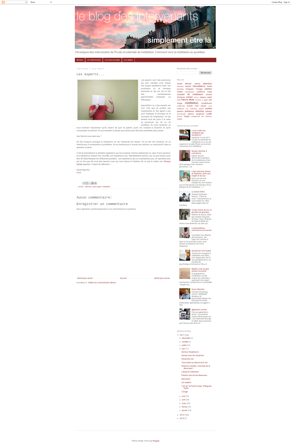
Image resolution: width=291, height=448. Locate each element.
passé (201, 109)
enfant (189, 97)
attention (88, 187)
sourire (179, 116)
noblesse (180, 109)
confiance (201, 92)
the (202, 116)
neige (210, 106)
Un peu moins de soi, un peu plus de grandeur (202, 211)
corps (209, 92)
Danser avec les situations (192, 355)
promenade (181, 114)
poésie (208, 108)
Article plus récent (85, 278)
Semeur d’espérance (190, 352)
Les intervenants (94, 60)
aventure (180, 86)
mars (184, 403)
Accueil (123, 278)
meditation (106, 187)
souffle (209, 114)
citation (208, 89)
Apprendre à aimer (199, 310)
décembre (186, 338)
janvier (185, 410)
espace (203, 97)
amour (188, 83)
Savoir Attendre (198, 289)
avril (184, 400)
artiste (197, 84)
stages (187, 116)
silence (191, 114)
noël (187, 109)
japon (99, 187)
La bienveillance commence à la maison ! (202, 230)
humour (198, 100)
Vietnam (208, 116)
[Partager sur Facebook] (92, 183)
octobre (185, 342)
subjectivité (195, 116)
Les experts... (186, 382)
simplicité (200, 114)
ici (203, 100)
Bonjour (80, 60)
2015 (182, 418)
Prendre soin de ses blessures (194, 375)
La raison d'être (198, 192)
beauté (188, 86)
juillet (184, 345)
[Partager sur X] (89, 183)
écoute (209, 94)
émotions (181, 97)
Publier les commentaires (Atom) (102, 283)
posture (180, 111)
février (185, 407)
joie (210, 100)
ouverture (193, 109)
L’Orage (184, 392)
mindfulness (206, 103)
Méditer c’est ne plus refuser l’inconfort (200, 270)
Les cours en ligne (112, 60)
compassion (189, 92)
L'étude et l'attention (190, 372)
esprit (94, 187)
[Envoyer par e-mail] (83, 183)
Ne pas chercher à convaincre (199, 152)
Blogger (156, 441)
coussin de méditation (190, 94)
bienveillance (199, 86)
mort (197, 106)
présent (209, 111)
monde (190, 106)
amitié (179, 84)
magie (179, 103)
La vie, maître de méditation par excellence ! (198, 133)
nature (203, 106)
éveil (179, 100)
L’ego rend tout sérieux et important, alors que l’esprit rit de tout (201, 173)
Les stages (128, 60)
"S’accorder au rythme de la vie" (194, 363)
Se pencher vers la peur (201, 251)
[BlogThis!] (86, 183)
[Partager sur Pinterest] (95, 183)
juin (183, 349)
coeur (180, 91)
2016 (182, 415)
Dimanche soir (187, 359)
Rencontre (185, 379)
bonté (209, 86)
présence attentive (194, 111)
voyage (179, 119)
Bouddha (180, 89)
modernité (181, 106)
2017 (182, 335)
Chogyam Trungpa (194, 89)
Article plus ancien (162, 278)
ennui (196, 97)
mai (184, 396)
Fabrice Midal (187, 99)
